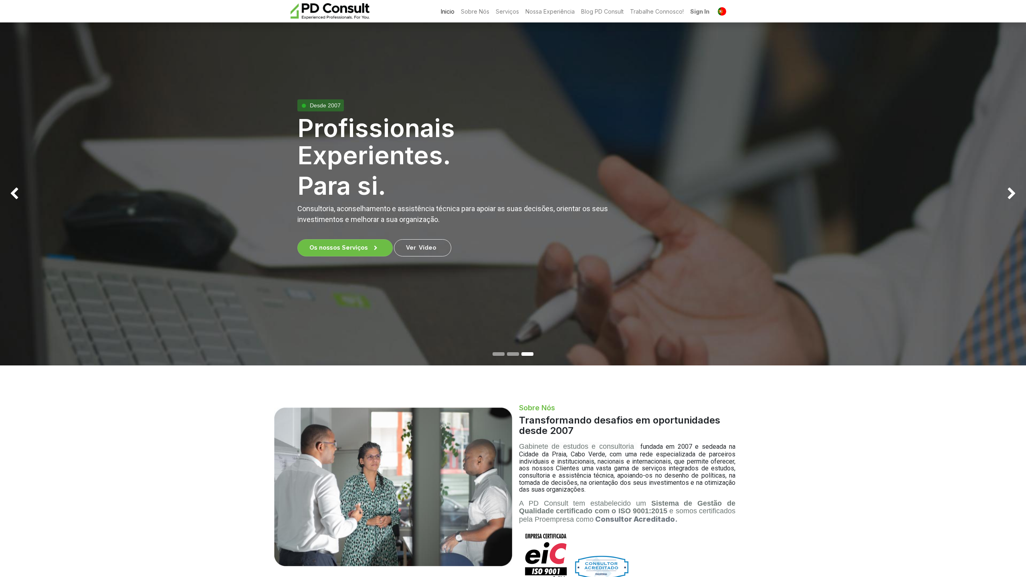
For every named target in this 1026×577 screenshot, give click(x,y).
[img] (41, 193)
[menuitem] (448, 11)
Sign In (699, 11)
